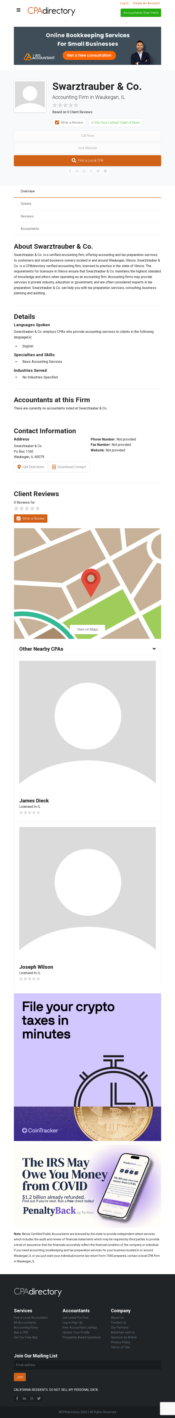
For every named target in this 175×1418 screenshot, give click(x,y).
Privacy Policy (120, 1342)
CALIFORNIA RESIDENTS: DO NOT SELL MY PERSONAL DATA (56, 1390)
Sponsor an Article (124, 1337)
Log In (124, 3)
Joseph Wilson (36, 967)
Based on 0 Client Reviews (72, 112)
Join (20, 1377)
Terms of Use (120, 1347)
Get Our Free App (26, 1337)
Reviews (27, 216)
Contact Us (118, 1322)
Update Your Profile (76, 1332)
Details (26, 204)
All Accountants (25, 1322)
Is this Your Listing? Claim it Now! (115, 123)
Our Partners (119, 1327)
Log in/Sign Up (73, 1322)
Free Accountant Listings (80, 1327)
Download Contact (71, 467)
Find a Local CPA (90, 160)
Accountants (30, 229)
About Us (117, 1318)
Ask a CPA (21, 1332)
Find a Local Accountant (31, 1318)
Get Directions (33, 467)
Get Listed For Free (76, 1318)
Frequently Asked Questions (82, 1337)
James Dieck (34, 801)
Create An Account (146, 3)
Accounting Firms (26, 1327)
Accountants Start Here (140, 13)
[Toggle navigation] (18, 10)
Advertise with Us (123, 1332)
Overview (28, 191)
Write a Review (71, 123)
